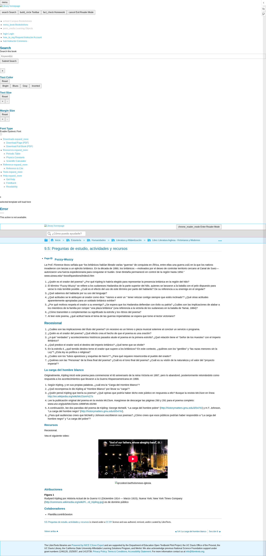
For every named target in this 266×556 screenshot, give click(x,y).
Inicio (58, 240)
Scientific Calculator (16, 161)
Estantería (76, 240)
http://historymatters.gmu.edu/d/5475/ (181, 408)
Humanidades (98, 240)
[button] (11, 183)
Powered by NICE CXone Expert (88, 545)
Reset (5, 81)
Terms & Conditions (117, 551)
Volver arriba (50, 531)
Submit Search (9, 61)
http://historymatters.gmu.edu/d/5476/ (101, 411)
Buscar (49, 233)
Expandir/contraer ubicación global (220, 239)
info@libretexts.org (194, 551)
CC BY (109, 522)
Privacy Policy (100, 551)
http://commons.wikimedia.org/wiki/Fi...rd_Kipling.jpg (74, 502)
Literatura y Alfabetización (129, 240)
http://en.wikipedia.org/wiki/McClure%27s (70, 396)
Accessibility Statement (139, 551)
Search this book (8, 51)
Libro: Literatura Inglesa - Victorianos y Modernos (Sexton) (181, 240)
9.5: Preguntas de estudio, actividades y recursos (66, 522)
